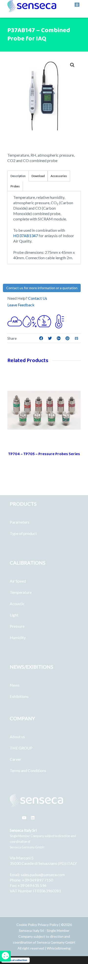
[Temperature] (58, 320)
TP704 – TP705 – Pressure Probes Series (44, 454)
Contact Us (37, 298)
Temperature (21, 592)
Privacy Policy (48, 925)
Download (38, 176)
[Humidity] (29, 320)
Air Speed (18, 581)
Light (14, 614)
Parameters (19, 522)
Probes (15, 186)
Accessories (59, 176)
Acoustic (17, 603)
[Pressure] (44, 320)
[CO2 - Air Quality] (14, 320)
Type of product (23, 533)
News (15, 685)
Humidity (18, 637)
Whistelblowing (59, 948)
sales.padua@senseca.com (43, 874)
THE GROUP (21, 748)
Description (18, 176)
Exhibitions (19, 696)
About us (17, 736)
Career (15, 759)
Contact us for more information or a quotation (41, 288)
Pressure (17, 626)
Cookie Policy (27, 925)
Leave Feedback (20, 304)
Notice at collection (15, 960)
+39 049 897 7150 (37, 880)
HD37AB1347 (25, 235)
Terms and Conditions (28, 770)
